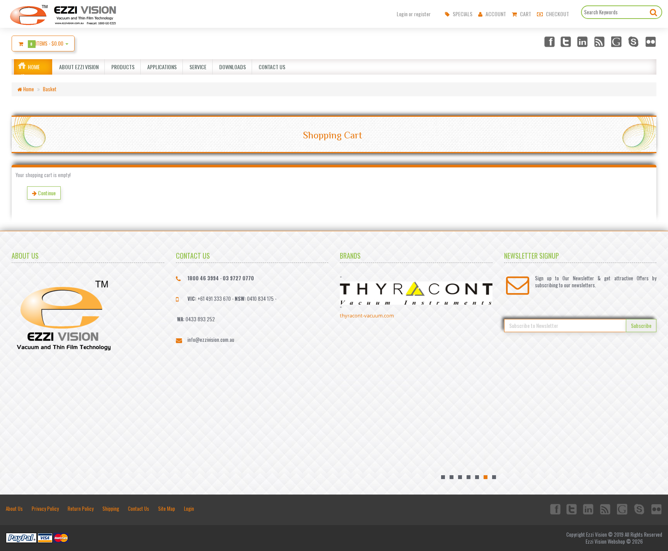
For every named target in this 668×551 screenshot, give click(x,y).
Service (196, 67)
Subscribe (641, 325)
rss (600, 41)
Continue (46, 193)
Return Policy (81, 508)
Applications (161, 67)
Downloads (231, 67)
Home (34, 67)
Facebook (549, 41)
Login (189, 508)
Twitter (566, 41)
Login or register (414, 14)
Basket (49, 89)
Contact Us (270, 67)
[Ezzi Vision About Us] (64, 313)
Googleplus (617, 41)
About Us (14, 508)
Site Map (166, 508)
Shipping (110, 508)
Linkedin (583, 41)
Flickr (651, 41)
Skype (634, 41)
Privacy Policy (45, 508)
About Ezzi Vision (78, 67)
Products (122, 67)
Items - (47, 43)
